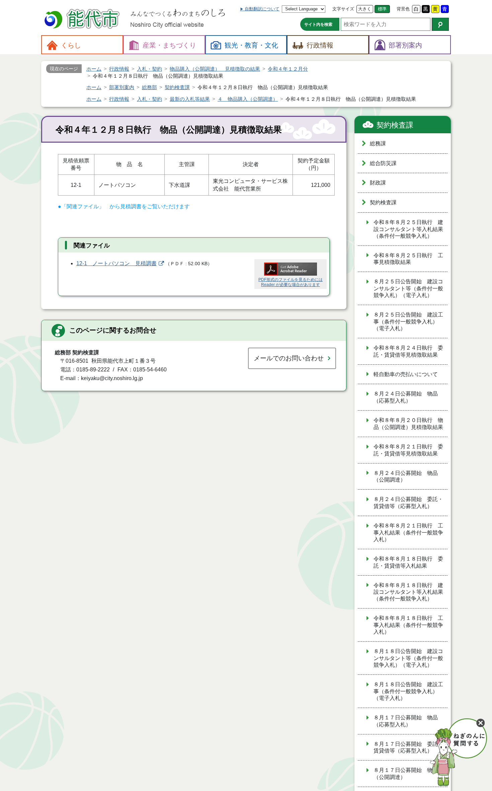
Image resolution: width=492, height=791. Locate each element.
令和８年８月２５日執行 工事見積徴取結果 (408, 259)
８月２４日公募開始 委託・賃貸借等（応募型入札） (408, 502)
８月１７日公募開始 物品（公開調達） (406, 773)
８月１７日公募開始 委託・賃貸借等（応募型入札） (408, 747)
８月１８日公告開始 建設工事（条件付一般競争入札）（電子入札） (408, 691)
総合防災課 (383, 163)
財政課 (378, 183)
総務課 (378, 143)
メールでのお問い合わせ (289, 358)
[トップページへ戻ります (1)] (83, 19)
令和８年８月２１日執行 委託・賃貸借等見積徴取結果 (408, 450)
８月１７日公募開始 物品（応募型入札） (406, 721)
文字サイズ (343, 8)
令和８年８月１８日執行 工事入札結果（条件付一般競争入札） (408, 625)
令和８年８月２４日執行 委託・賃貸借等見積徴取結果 (408, 351)
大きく (364, 8)
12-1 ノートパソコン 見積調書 (116, 263)
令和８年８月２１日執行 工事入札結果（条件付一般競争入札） (408, 532)
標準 (382, 8)
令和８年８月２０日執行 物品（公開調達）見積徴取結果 (408, 423)
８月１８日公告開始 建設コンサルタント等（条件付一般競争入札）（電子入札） (408, 658)
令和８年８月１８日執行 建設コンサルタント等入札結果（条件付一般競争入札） (408, 592)
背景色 (403, 8)
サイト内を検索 (318, 24)
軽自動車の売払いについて (406, 374)
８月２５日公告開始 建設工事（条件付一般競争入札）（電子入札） (408, 321)
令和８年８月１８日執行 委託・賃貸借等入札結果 (408, 562)
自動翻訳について (262, 8)
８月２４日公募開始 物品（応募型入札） (406, 397)
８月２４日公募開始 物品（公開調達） (406, 476)
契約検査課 (395, 125)
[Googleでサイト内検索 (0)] (440, 24)
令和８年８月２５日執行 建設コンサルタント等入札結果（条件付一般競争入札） (408, 229)
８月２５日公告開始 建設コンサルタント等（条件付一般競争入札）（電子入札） (408, 288)
